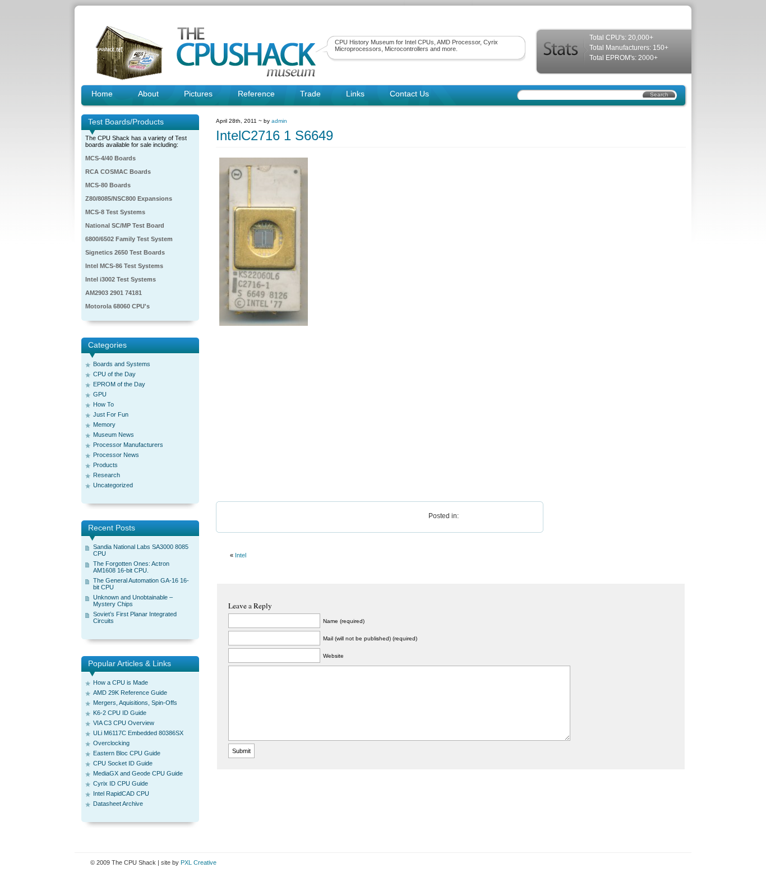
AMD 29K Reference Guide (130, 692)
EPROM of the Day (119, 384)
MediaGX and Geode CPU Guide (138, 773)
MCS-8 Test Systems (115, 212)
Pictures (198, 93)
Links (355, 93)
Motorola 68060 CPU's (117, 306)
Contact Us (409, 93)
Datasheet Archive (118, 803)
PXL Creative (198, 862)
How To (103, 404)
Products (105, 465)
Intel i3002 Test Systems (120, 279)
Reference (256, 93)
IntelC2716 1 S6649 (274, 135)
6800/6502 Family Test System (129, 239)
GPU (100, 394)
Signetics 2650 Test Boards (125, 252)
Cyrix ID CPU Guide (120, 783)
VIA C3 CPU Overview (123, 722)
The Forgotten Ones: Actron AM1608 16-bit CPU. (131, 567)
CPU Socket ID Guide (123, 763)
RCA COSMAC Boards (118, 171)
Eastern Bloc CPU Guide (126, 753)
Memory (104, 424)
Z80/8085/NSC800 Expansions (128, 198)
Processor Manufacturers (128, 444)
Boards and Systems (121, 364)
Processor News (116, 454)
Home (102, 93)
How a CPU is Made (120, 682)
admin (279, 121)
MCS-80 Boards (108, 185)
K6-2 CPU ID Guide (119, 712)
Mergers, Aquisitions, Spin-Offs (135, 702)
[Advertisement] (383, 414)
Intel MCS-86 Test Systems (124, 265)
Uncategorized (113, 485)
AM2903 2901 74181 (113, 292)
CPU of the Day (114, 374)
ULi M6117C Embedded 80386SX (138, 733)
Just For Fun (110, 414)
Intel (240, 555)
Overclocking (111, 743)
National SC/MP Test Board (124, 225)
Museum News (113, 434)
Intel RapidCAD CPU (121, 793)
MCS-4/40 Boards (110, 158)
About (148, 93)
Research (106, 475)
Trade (310, 93)
